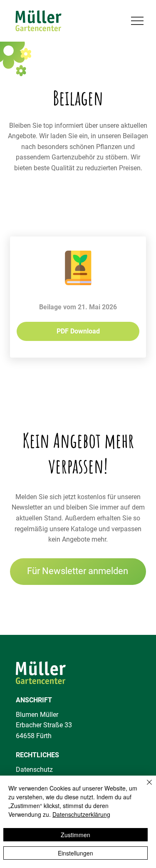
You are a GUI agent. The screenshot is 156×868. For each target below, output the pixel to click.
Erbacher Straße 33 (44, 725)
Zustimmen (75, 835)
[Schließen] (144, 787)
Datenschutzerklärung (81, 814)
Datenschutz (34, 769)
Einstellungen (75, 853)
